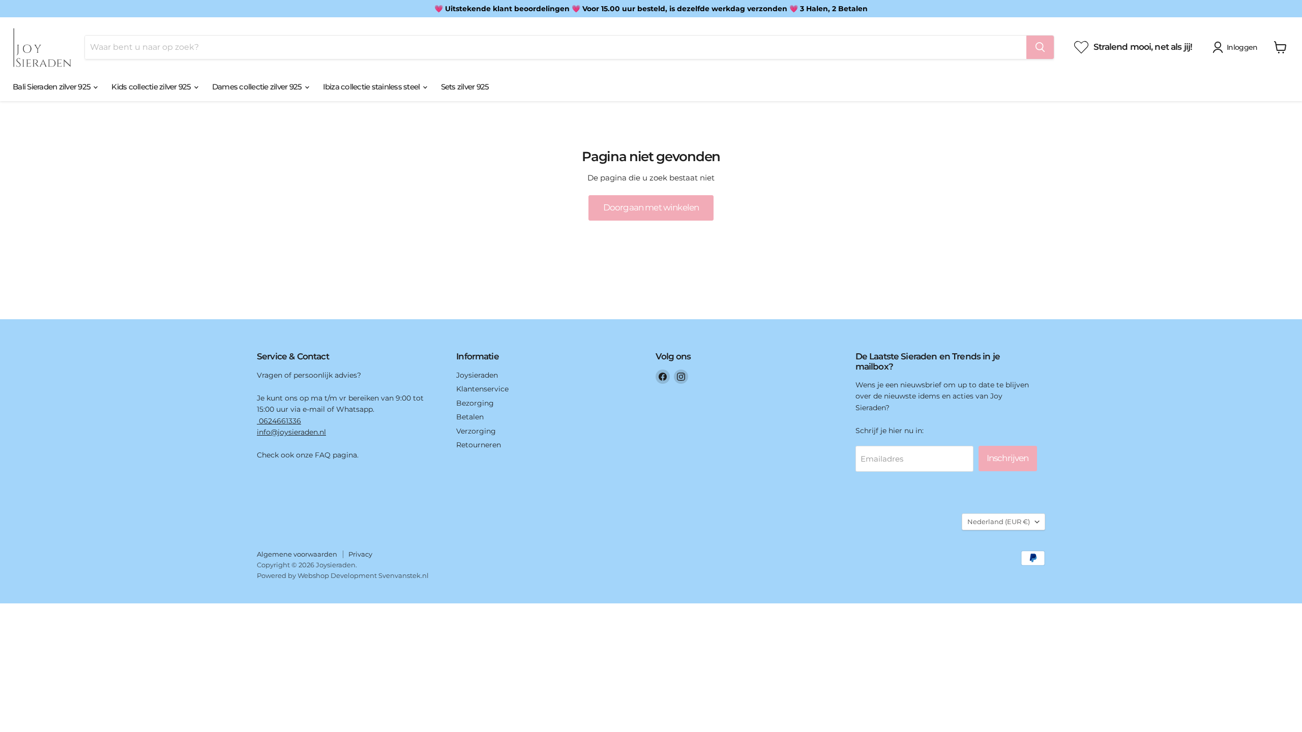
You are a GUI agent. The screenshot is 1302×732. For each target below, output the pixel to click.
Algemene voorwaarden (297, 554)
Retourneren (478, 444)
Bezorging (475, 403)
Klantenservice (482, 388)
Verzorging (476, 431)
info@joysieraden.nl (291, 432)
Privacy (360, 554)
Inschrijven (1008, 458)
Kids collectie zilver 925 (152, 87)
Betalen (470, 416)
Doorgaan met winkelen (651, 207)
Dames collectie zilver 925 (258, 87)
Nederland (998, 521)
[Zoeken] (1040, 47)
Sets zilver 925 (465, 87)
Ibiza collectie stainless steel (372, 87)
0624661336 (279, 420)
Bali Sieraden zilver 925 (52, 87)
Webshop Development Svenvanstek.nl (363, 575)
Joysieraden (477, 375)
